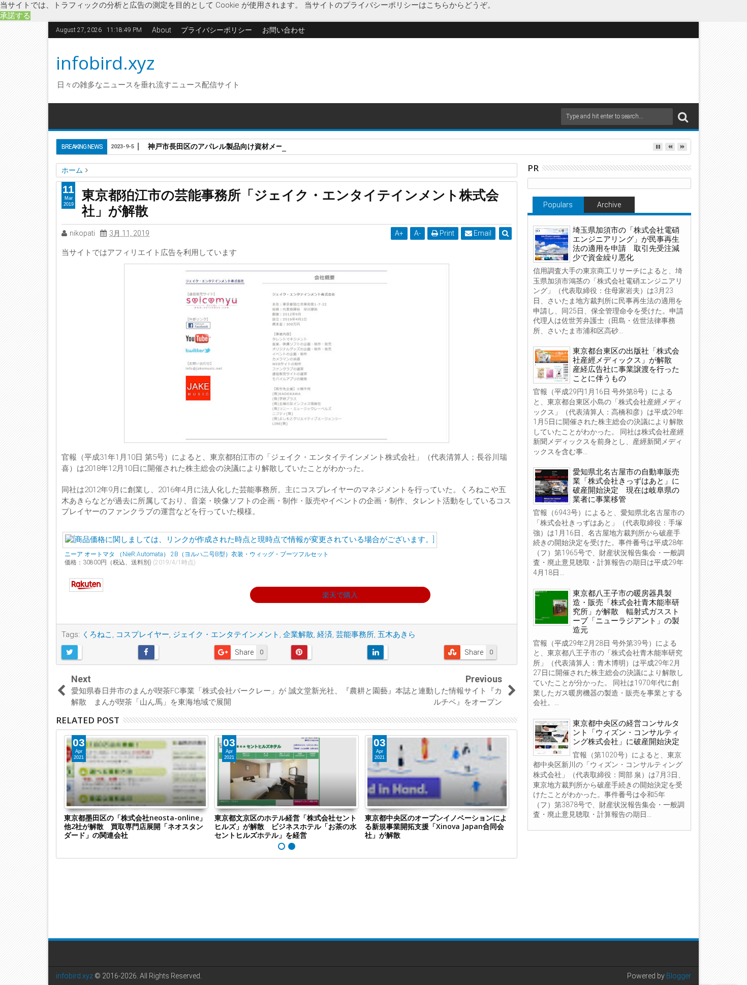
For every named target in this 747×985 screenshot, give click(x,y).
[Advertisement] (470, 69)
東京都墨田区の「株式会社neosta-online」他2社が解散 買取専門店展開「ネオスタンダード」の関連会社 (135, 826)
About (161, 30)
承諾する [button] (15, 15)
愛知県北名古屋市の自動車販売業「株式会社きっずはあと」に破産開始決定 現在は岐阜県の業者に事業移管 (626, 485)
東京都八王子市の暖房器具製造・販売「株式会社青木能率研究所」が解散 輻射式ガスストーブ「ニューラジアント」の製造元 (626, 611)
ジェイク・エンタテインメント (226, 634)
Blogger (678, 976)
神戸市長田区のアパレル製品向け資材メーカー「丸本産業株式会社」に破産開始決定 (283, 146)
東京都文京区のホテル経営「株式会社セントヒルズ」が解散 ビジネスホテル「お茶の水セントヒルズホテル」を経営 (285, 826)
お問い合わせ (283, 30)
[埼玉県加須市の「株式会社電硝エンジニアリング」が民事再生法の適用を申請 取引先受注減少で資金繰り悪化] (551, 244)
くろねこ (97, 634)
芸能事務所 (355, 634)
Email (481, 233)
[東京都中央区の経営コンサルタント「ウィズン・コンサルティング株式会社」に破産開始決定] (551, 737)
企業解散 (298, 634)
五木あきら (397, 634)
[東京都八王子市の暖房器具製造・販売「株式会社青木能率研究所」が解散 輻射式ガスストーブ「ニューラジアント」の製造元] (551, 607)
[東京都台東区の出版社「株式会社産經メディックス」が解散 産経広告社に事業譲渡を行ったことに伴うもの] (551, 365)
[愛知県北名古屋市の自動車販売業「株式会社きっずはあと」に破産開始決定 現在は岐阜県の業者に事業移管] (551, 485)
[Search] (683, 116)
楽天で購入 (340, 595)
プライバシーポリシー (216, 30)
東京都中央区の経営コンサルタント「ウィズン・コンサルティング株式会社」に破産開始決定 (626, 732)
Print (446, 233)
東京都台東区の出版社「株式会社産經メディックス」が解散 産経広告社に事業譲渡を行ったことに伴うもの (626, 364)
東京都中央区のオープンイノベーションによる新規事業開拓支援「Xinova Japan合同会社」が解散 (436, 826)
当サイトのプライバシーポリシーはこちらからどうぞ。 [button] (399, 5)
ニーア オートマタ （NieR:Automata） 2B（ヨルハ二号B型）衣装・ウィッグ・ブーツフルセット (197, 554)
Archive (609, 205)
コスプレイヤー (142, 634)
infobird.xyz (105, 63)
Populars (558, 205)
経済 (324, 634)
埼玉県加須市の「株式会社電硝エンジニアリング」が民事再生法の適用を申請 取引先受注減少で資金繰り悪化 (626, 244)
